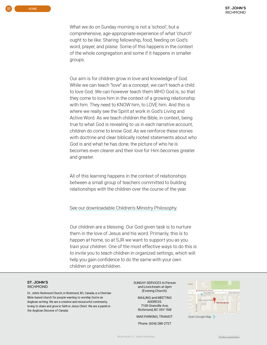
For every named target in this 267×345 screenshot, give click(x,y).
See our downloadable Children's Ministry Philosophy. (123, 208)
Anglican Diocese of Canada (50, 310)
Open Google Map (199, 316)
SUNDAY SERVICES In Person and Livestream (155, 285)
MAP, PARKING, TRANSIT (155, 316)
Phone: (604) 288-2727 (154, 323)
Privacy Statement (229, 337)
